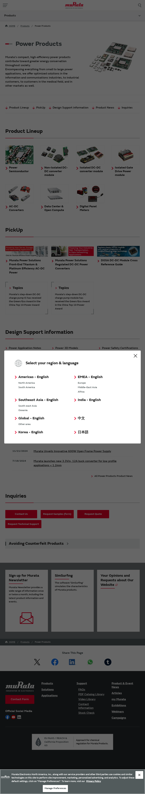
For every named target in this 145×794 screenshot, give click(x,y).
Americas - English (33, 377)
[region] (72, 781)
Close (135, 356)
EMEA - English (90, 377)
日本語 (83, 432)
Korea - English (30, 432)
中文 (81, 418)
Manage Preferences (55, 788)
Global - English (31, 418)
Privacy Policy (93, 781)
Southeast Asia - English (38, 400)
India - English (89, 400)
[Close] (139, 775)
